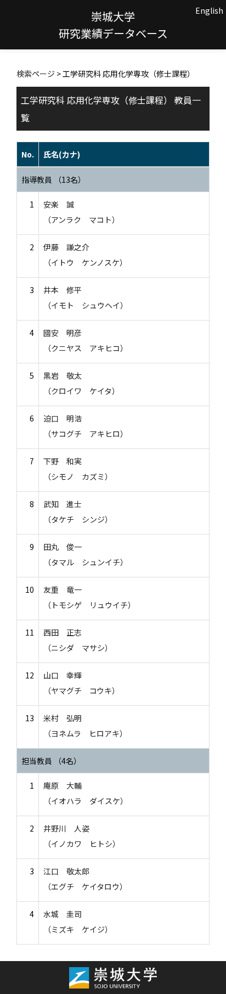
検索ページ (35, 73)
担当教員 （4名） (51, 760)
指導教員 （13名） (53, 179)
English (209, 10)
